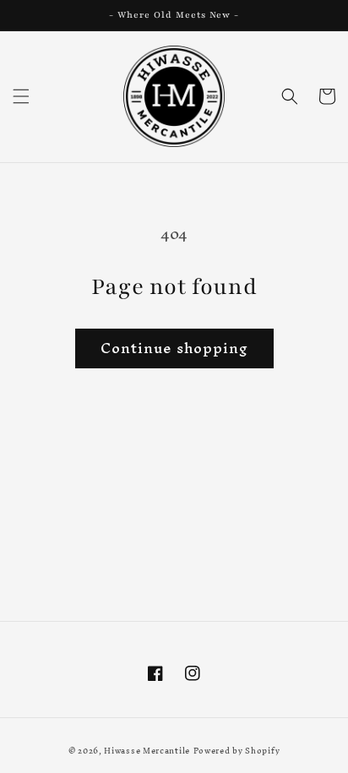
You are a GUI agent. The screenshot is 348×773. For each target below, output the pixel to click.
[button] (21, 96)
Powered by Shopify (236, 750)
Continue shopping (174, 347)
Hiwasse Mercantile (147, 750)
